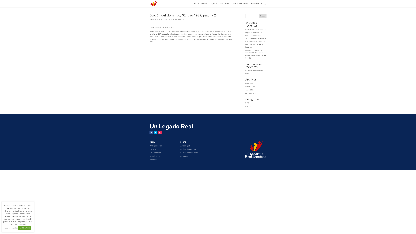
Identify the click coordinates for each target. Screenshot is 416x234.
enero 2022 (249, 90)
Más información (11, 228)
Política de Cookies (188, 149)
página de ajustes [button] (9, 222)
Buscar (262, 16)
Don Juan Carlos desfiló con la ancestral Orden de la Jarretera (255, 44)
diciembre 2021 (251, 93)
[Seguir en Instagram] (160, 132)
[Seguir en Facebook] (151, 132)
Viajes (212, 4)
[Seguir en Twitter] (155, 132)
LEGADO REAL (157, 19)
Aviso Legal (185, 146)
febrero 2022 (250, 86)
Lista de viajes (155, 153)
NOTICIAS (248, 106)
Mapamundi (225, 4)
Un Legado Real (200, 4)
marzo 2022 (249, 83)
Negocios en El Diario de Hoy (255, 29)
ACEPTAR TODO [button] (25, 228)
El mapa (153, 149)
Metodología (256, 4)
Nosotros (153, 159)
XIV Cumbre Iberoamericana (255, 38)
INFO (247, 103)
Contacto (184, 156)
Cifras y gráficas (240, 4)
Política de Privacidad (189, 153)
